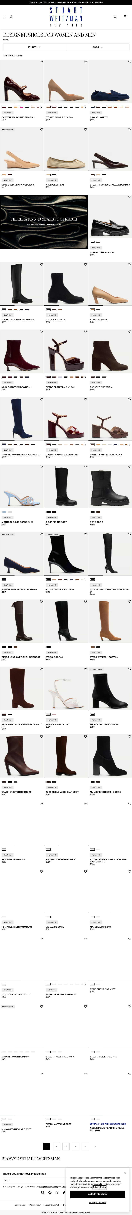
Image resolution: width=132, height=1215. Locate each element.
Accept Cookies (97, 1194)
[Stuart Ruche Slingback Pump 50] (110, 149)
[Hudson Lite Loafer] (110, 216)
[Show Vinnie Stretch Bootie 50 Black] (15, 377)
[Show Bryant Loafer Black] (104, 107)
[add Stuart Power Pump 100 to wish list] (85, 1006)
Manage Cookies (97, 1202)
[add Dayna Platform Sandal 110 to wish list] (85, 399)
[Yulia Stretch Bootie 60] (110, 689)
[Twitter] (57, 1192)
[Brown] (4, 849)
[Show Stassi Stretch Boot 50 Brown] (92, 647)
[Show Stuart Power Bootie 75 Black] (48, 579)
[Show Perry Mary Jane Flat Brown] (54, 1119)
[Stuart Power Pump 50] (22, 1026)
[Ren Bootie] (110, 486)
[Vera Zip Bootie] (66, 891)
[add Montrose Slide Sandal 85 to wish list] (41, 467)
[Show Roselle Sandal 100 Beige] (54, 714)
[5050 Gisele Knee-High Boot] (22, 284)
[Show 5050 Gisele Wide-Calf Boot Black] (54, 782)
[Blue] (4, 579)
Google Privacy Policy (48, 1187)
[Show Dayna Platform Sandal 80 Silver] (110, 444)
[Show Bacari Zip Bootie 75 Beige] (104, 377)
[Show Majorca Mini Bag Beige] (92, 916)
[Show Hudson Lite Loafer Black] (92, 242)
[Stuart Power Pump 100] (66, 1026)
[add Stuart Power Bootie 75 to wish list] (85, 534)
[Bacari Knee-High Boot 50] (66, 823)
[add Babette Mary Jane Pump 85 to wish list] (41, 62)
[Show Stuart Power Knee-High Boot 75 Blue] (4, 444)
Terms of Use (19, 1205)
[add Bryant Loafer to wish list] (130, 62)
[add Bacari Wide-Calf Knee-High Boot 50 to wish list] (41, 669)
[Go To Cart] (125, 17)
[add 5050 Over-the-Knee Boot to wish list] (41, 1074)
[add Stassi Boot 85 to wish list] (85, 601)
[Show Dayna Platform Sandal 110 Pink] (71, 444)
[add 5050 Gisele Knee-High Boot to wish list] (41, 264)
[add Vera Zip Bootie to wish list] (85, 871)
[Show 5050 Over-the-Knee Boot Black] (4, 1119)
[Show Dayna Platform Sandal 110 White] (60, 444)
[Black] (92, 579)
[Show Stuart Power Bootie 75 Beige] (54, 579)
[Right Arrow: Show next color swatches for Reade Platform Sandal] (85, 377)
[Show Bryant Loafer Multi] (110, 107)
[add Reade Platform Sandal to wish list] (85, 332)
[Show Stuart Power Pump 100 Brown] (54, 1051)
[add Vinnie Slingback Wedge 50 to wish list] (41, 129)
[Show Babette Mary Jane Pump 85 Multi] (33, 107)
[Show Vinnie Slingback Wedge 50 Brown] (10, 174)
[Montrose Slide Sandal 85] (22, 486)
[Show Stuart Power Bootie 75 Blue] (71, 579)
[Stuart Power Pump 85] (66, 81)
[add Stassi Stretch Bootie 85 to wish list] (41, 736)
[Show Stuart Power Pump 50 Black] (10, 1051)
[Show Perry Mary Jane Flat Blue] (60, 1119)
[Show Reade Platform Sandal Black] (65, 377)
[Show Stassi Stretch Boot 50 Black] (98, 647)
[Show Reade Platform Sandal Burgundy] (48, 377)
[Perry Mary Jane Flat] (66, 1093)
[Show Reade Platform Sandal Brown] (54, 377)
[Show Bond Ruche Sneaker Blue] (92, 984)
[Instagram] (42, 1192)
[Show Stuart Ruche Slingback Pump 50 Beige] (98, 174)
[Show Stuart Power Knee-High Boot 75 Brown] (10, 444)
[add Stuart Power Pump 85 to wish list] (85, 62)
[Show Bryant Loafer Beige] (127, 107)
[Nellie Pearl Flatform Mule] (110, 1093)
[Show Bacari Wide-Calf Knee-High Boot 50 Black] (10, 714)
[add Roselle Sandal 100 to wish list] (85, 669)
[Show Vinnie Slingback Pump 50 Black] (60, 984)
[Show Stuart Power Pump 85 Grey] (65, 107)
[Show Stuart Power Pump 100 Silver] (60, 1051)
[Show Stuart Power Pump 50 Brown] (4, 1051)
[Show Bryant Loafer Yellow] (121, 107)
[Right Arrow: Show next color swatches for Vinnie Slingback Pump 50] (85, 984)
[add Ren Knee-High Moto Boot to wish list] (41, 871)
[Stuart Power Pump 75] (110, 1026)
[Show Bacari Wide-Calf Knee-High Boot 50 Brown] (4, 714)
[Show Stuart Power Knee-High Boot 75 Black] (21, 444)
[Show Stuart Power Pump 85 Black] (60, 107)
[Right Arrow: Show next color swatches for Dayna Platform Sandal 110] (85, 444)
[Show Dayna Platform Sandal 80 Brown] (92, 444)
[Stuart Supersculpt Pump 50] (22, 554)
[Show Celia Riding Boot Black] (48, 512)
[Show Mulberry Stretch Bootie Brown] (98, 782)
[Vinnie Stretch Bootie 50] (22, 351)
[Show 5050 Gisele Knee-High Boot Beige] (15, 309)
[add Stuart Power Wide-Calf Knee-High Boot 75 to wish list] (130, 804)
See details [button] (98, 2)
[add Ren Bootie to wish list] (130, 467)
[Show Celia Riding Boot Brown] (54, 512)
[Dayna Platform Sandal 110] (66, 419)
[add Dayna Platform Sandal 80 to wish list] (130, 399)
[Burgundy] (48, 916)
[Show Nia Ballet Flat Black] (54, 174)
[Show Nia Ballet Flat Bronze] (48, 174)
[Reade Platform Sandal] (66, 351)
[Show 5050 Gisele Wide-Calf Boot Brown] (48, 782)
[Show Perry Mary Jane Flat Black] (48, 1119)
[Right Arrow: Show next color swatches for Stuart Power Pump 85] (85, 107)
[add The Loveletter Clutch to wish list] (41, 939)
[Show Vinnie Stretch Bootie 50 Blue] (10, 377)
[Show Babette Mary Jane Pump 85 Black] (27, 107)
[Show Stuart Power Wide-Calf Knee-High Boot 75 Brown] (98, 849)
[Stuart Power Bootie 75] (66, 554)
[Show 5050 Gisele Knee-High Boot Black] (4, 309)
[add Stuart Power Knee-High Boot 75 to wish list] (41, 399)
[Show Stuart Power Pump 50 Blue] (15, 1051)
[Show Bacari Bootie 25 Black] (48, 309)
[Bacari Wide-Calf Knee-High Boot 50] (22, 689)
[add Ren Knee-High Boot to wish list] (41, 804)
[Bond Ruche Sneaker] (110, 958)
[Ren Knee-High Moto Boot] (22, 891)
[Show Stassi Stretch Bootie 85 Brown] (4, 782)
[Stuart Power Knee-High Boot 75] (22, 419)
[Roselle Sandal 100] (66, 689)
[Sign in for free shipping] (11, 16)
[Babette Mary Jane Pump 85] (22, 81)
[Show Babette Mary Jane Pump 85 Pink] (21, 107)
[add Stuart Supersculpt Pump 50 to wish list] (41, 534)
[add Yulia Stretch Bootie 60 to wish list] (130, 669)
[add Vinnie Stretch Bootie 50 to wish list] (41, 332)
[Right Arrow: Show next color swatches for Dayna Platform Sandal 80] (129, 444)
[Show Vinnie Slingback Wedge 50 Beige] (4, 174)
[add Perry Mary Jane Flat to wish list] (85, 1074)
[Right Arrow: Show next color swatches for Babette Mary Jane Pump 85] (41, 107)
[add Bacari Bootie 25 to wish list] (85, 264)
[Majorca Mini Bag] (110, 891)
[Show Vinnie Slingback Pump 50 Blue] (54, 984)
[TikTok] (64, 1192)
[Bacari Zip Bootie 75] (110, 351)
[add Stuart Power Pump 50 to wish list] (41, 1006)
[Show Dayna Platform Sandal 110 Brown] (48, 444)
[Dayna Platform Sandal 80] (110, 419)
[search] (115, 16)
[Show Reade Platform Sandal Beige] (60, 377)
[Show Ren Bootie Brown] (98, 512)
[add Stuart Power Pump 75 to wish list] (130, 1006)
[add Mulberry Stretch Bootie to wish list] (130, 736)
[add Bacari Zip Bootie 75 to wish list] (130, 332)
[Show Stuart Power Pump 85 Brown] (48, 107)
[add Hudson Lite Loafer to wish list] (130, 197)
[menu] (4, 16)
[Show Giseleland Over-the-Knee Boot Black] (10, 647)
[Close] (125, 1173)
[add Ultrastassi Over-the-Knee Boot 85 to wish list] (130, 534)
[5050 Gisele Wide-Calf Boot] (66, 756)
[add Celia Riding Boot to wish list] (85, 467)
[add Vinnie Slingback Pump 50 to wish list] (85, 939)
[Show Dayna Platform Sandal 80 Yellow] (104, 444)
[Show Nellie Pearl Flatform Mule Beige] (98, 1119)
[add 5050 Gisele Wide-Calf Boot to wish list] (85, 736)
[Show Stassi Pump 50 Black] (98, 309)
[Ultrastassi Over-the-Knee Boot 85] (110, 554)
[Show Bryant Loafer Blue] (92, 107)
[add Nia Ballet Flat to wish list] (85, 129)
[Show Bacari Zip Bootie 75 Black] (98, 377)
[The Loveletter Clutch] (22, 958)
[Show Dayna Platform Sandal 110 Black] (54, 444)
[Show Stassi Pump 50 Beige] (92, 309)
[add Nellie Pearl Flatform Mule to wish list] (130, 1074)
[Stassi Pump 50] (110, 284)
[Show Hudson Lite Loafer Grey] (98, 242)
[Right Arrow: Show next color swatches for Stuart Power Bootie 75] (85, 579)
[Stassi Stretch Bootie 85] (22, 756)
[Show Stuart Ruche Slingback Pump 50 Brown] (92, 174)
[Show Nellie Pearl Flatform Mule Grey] (92, 1119)
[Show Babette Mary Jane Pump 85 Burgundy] (4, 107)
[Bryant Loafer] (110, 81)
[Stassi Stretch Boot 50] (110, 621)
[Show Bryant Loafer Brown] (98, 107)
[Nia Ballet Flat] (66, 149)
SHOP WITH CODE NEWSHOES (79, 2)
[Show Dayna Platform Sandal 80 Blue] (115, 444)
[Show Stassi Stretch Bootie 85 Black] (10, 782)
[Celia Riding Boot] (66, 486)
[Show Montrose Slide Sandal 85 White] (10, 512)
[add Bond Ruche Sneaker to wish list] (130, 939)
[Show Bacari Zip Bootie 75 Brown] (92, 377)
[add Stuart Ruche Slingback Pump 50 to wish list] (130, 129)
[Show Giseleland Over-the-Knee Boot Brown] (4, 647)
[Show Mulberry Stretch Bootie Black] (92, 782)
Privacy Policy (35, 1205)
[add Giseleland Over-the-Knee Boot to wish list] (41, 601)
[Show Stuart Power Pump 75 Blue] (92, 1051)
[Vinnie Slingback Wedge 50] (22, 149)
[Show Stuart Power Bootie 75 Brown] (60, 579)
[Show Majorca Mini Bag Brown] (98, 916)
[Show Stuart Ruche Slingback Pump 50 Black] (104, 174)
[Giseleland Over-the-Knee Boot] (22, 621)
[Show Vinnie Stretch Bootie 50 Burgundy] (4, 377)
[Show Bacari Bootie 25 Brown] (54, 309)
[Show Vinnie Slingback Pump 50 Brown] (65, 984)
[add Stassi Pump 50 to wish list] (130, 264)
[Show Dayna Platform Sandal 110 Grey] (77, 444)
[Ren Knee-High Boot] (22, 823)
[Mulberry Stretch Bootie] (110, 756)
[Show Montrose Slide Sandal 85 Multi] (4, 512)
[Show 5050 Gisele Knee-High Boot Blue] (27, 309)
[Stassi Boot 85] (66, 621)
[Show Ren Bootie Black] (92, 512)
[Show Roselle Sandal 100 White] (48, 714)
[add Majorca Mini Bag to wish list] (130, 871)
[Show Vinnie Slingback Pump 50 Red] (48, 984)
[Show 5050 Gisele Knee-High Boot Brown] (10, 309)
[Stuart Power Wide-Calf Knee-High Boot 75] (110, 823)
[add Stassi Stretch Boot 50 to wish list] (130, 601)
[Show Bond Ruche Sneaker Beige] (98, 984)
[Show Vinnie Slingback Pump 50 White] (71, 984)
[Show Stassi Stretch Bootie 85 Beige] (15, 782)
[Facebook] (49, 1192)
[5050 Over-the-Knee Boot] (22, 1093)
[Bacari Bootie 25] (66, 284)
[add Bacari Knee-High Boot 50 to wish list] (85, 804)
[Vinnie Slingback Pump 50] (66, 958)
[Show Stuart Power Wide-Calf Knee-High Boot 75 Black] (92, 849)
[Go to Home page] (66, 17)
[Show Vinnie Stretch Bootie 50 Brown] (21, 377)
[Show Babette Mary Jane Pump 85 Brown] (10, 107)
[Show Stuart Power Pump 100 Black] (48, 1051)
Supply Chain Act (52, 1205)
